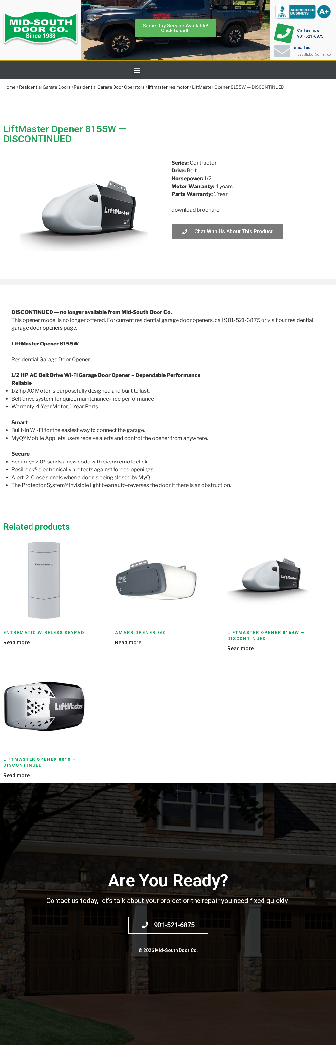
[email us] (282, 51)
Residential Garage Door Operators (109, 86)
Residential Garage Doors (45, 86)
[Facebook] (328, 70)
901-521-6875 (242, 320)
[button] (137, 70)
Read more (16, 643)
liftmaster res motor (168, 86)
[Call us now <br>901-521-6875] (284, 33)
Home (9, 86)
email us (302, 47)
